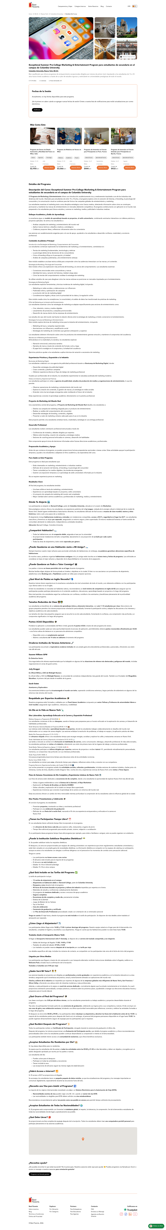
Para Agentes (74, 1214)
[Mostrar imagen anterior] (32, 136)
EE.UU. (36, 14)
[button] (83, 1139)
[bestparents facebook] (125, 1214)
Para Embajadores (76, 1209)
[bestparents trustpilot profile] (128, 1209)
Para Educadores (75, 1211)
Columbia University (56, 14)
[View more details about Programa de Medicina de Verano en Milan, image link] (69, 136)
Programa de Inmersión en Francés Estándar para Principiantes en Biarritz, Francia (122, 152)
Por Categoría (54, 1211)
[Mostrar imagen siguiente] (53, 136)
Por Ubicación (54, 1209)
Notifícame (37, 110)
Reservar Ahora (49, 167)
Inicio (30, 14)
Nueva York (44, 14)
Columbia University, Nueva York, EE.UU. (44, 71)
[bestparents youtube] (135, 1214)
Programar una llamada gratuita (40, 1174)
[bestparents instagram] (121, 1214)
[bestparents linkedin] (130, 1214)
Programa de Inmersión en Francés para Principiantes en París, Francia (95, 151)
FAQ (92, 1209)
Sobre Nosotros (93, 6)
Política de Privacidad (35, 1216)
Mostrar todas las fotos (128, 57)
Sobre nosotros (34, 1209)
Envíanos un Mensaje (97, 1211)
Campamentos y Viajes (65, 6)
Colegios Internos (80, 6)
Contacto (109, 6)
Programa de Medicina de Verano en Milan (69, 151)
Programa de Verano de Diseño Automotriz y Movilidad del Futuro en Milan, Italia (42, 152)
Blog (102, 6)
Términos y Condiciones (36, 1214)
